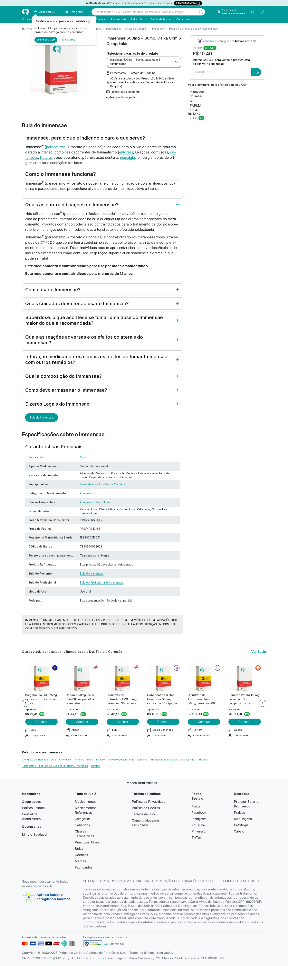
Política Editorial (33, 808)
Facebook (199, 812)
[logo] (25, 11)
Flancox (100, 759)
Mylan (84, 457)
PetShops (241, 825)
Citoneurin (65, 759)
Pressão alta (119, 19)
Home (29, 28)
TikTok (197, 838)
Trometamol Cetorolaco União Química (173, 759)
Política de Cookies (146, 808)
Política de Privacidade (148, 802)
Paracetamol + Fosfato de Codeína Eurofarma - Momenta (55, 765)
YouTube (198, 825)
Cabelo (239, 831)
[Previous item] (25, 703)
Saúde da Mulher (161, 19)
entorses (126, 152)
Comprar (41, 722)
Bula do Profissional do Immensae (101, 582)
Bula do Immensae (41, 417)
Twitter (197, 806)
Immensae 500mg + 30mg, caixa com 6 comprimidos (135, 61)
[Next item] (262, 703)
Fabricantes (83, 867)
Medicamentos (85, 802)
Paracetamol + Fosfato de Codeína (126, 28)
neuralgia (127, 157)
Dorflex (95, 765)
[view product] (41, 678)
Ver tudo (258, 651)
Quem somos (32, 802)
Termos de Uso (143, 814)
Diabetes (101, 19)
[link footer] (93, 943)
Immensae (158, 28)
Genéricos (182, 19)
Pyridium (79, 759)
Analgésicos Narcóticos (95, 502)
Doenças (81, 855)
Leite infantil (138, 19)
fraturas (46, 157)
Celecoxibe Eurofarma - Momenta (128, 759)
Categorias (83, 819)
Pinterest (198, 831)
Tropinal (203, 759)
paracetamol (56, 147)
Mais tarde (68, 39)
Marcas (80, 861)
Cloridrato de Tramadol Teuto (39, 759)
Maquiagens (243, 819)
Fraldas (239, 812)
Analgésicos (88, 493)
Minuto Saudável (34, 834)
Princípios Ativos (87, 842)
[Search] (201, 12)
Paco (90, 759)
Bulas (79, 849)
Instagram (199, 819)
